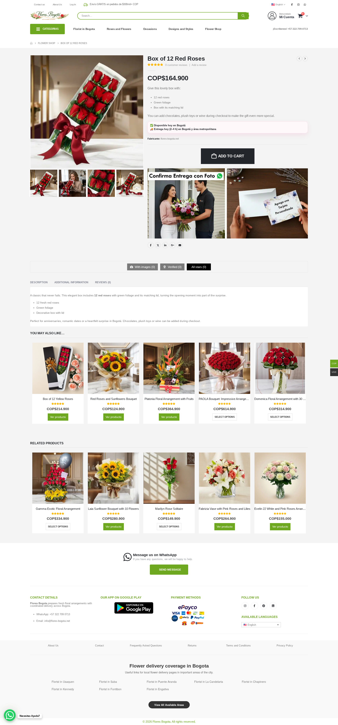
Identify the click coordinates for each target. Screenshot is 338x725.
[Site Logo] (49, 16)
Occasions (150, 28)
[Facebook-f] (254, 605)
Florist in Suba (108, 682)
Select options (225, 417)
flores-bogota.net (170, 138)
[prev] (299, 58)
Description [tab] (39, 282)
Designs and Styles (181, 28)
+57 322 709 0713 (60, 614)
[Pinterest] (264, 605)
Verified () (174, 267)
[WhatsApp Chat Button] (10, 715)
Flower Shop (213, 28)
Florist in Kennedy (63, 689)
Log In (73, 4)
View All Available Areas (169, 705)
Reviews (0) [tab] (103, 282)
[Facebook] (292, 4)
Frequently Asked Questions (146, 645)
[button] (261, 624)
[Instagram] (298, 4)
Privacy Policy (285, 645)
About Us (57, 4)
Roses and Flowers (119, 28)
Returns (192, 645)
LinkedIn (165, 245)
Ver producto (58, 417)
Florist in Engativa (158, 689)
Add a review (199, 65)
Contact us (39, 4)
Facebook (150, 245)
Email (180, 245)
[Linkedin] (273, 605)
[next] (305, 58)
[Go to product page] (58, 368)
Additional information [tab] (71, 282)
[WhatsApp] (305, 4)
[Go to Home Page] (31, 43)
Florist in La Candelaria (208, 682)
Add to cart (231, 156)
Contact (99, 645)
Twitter (158, 245)
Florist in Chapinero (254, 682)
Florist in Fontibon (110, 689)
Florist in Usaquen (63, 682)
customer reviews (176, 65)
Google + (172, 245)
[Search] (243, 16)
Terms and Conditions (238, 645)
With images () (144, 267)
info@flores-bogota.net (57, 620)
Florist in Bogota (84, 28)
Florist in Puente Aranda (162, 682)
